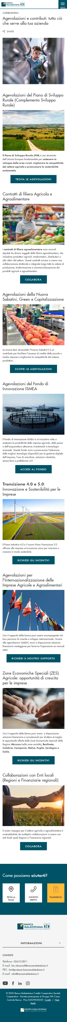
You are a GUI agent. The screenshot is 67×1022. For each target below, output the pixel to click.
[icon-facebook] (13, 983)
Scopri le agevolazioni (33, 369)
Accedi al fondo (33, 469)
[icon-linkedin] (20, 983)
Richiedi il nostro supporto (33, 658)
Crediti (48, 999)
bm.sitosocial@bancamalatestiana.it (30, 965)
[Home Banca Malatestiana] (13, 4)
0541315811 (20, 961)
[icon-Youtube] (5, 983)
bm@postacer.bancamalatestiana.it (26, 969)
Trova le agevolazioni (34, 179)
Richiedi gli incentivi (33, 560)
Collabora (33, 279)
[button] (62, 4)
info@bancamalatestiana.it (25, 973)
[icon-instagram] (28, 983)
